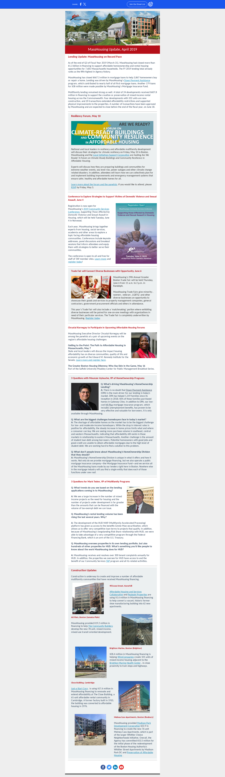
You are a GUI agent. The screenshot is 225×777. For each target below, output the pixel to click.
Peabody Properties (137, 595)
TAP (108, 561)
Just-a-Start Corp (79, 689)
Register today (93, 318)
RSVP (73, 187)
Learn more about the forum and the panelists (94, 184)
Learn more (100, 259)
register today (75, 262)
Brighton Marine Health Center (125, 663)
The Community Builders (100, 626)
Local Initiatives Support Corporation (111, 155)
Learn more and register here (91, 360)
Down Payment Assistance (137, 80)
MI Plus (109, 405)
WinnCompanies (126, 657)
